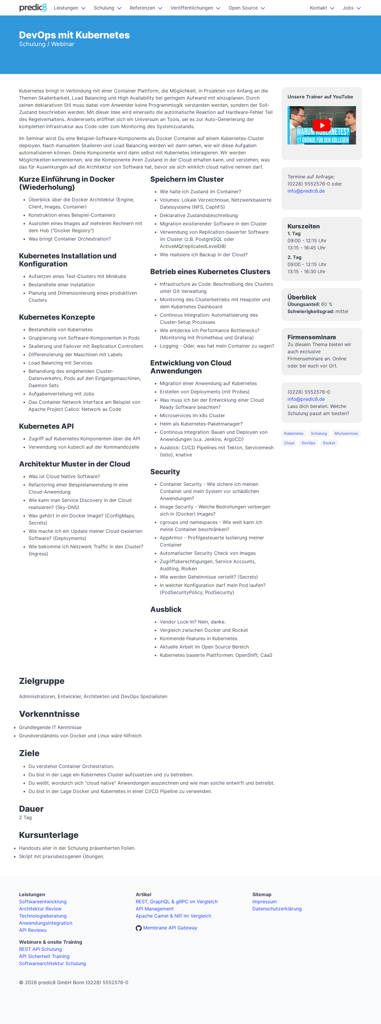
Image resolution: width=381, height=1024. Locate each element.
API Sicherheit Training (44, 956)
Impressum (264, 901)
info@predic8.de (306, 191)
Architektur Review (40, 909)
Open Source (243, 8)
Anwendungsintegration (45, 923)
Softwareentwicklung (43, 901)
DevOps (308, 443)
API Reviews (32, 930)
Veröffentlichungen (192, 8)
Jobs (348, 8)
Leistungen (66, 8)
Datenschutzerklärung (277, 909)
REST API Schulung (40, 949)
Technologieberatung (43, 916)
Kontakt (318, 8)
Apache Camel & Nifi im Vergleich (173, 916)
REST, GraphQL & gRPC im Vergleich (177, 901)
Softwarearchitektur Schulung (52, 963)
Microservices (346, 433)
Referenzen (142, 8)
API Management (155, 909)
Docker (329, 443)
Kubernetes (293, 433)
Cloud (289, 443)
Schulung (104, 8)
